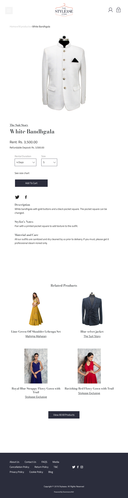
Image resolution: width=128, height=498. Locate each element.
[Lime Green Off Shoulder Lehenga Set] (36, 309)
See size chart (22, 173)
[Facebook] (26, 197)
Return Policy (41, 467)
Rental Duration (23, 156)
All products (24, 26)
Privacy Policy (17, 472)
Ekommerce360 (68, 492)
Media (55, 462)
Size (43, 156)
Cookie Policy (36, 472)
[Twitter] (17, 197)
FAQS (44, 462)
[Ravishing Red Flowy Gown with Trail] (89, 366)
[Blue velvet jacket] (92, 309)
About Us (14, 462)
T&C (56, 467)
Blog (50, 472)
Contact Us (30, 462)
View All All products (63, 415)
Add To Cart (31, 183)
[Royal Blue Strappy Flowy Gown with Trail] (36, 366)
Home (13, 26)
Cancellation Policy (19, 467)
